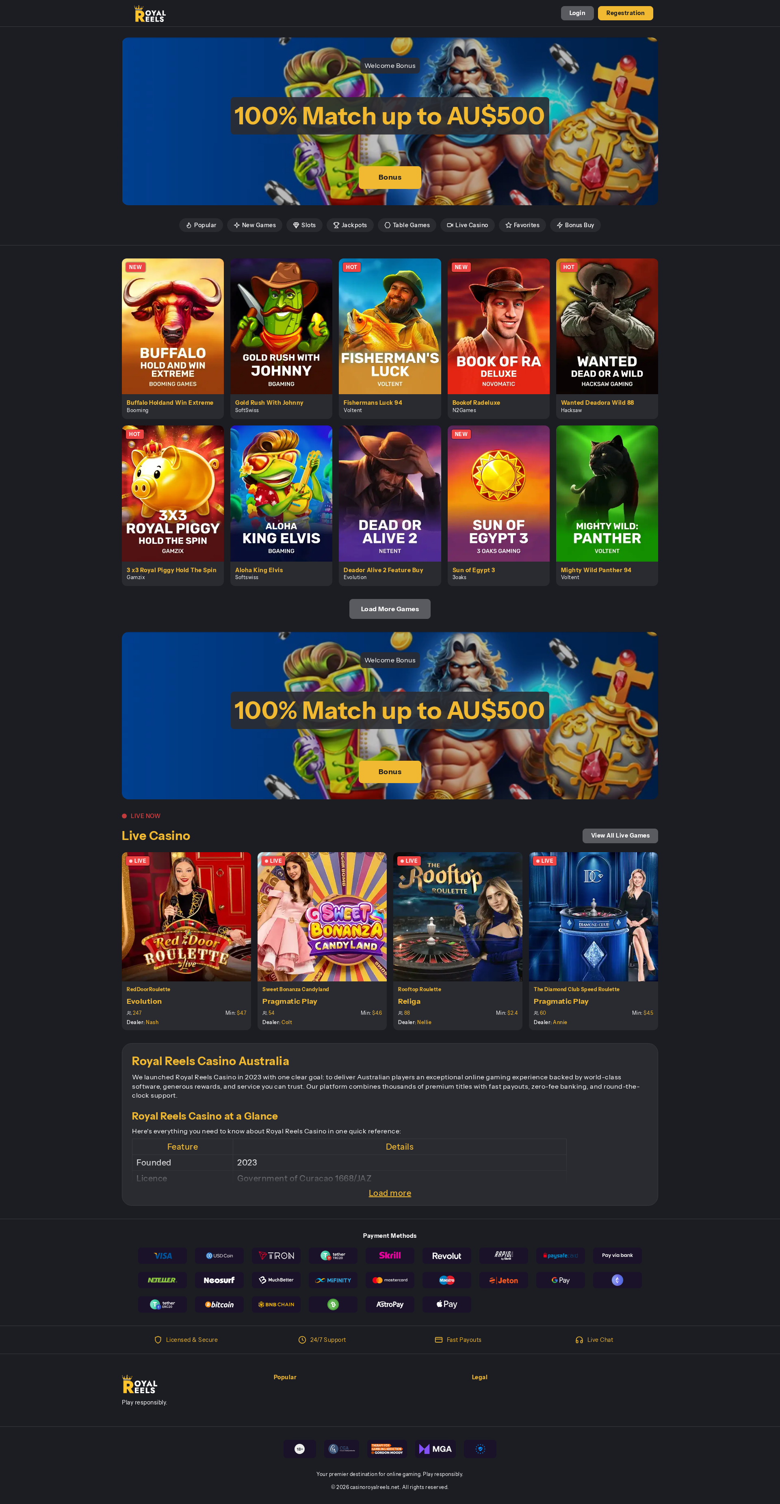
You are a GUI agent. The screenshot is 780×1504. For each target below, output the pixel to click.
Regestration (626, 13)
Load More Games (390, 609)
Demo (177, 335)
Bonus (390, 177)
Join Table (191, 916)
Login (578, 13)
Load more (390, 1193)
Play (177, 317)
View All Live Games (620, 835)
